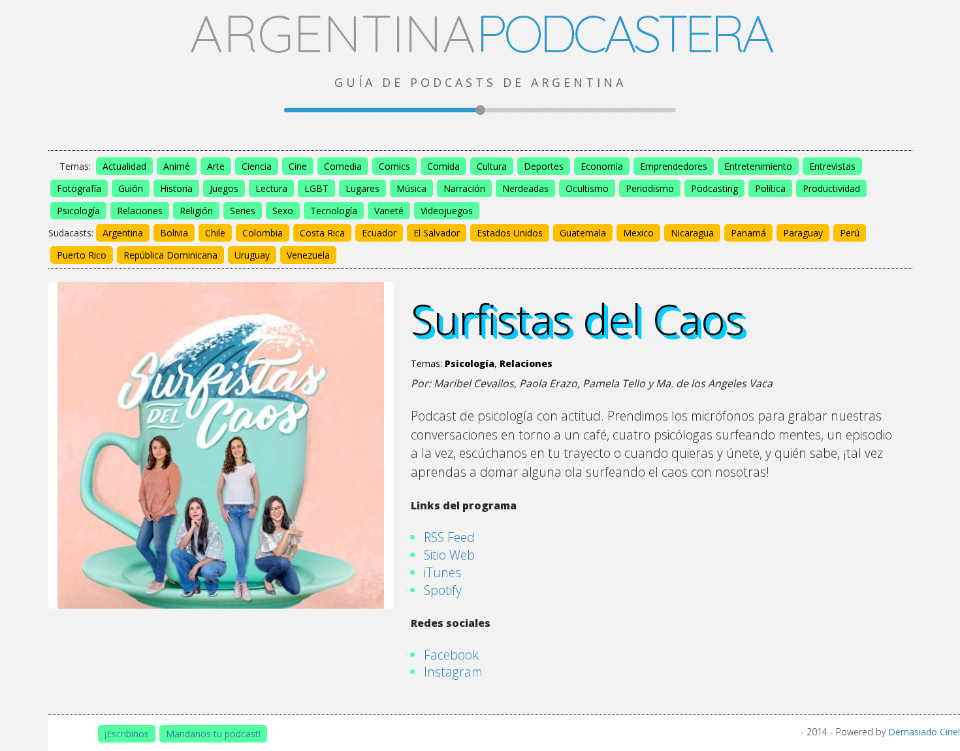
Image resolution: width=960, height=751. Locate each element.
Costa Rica (322, 233)
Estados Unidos (510, 233)
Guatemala (583, 233)
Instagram (453, 671)
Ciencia (257, 166)
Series (242, 210)
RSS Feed (449, 537)
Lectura (271, 188)
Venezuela (308, 255)
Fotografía (79, 188)
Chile (215, 233)
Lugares (362, 188)
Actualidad (124, 166)
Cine (298, 166)
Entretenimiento (758, 166)
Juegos (224, 188)
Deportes (544, 166)
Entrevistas (832, 166)
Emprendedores (673, 166)
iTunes (442, 572)
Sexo (282, 210)
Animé (176, 166)
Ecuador (379, 233)
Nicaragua (692, 233)
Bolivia (174, 233)
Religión (196, 210)
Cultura (492, 166)
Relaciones (140, 210)
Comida (443, 166)
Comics (394, 166)
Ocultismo (587, 188)
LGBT (316, 188)
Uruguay (252, 255)
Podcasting (714, 188)
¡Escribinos (126, 733)
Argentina (123, 233)
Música (411, 188)
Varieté (389, 210)
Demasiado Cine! (924, 732)
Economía (602, 166)
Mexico (638, 233)
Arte (216, 166)
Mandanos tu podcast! (213, 733)
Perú (849, 233)
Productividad (831, 188)
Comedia (343, 166)
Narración (464, 188)
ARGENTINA (480, 32)
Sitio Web (449, 555)
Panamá (748, 233)
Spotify (443, 590)
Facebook (451, 654)
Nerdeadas (525, 188)
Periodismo (650, 188)
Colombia (262, 233)
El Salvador (436, 233)
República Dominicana (170, 255)
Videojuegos (447, 210)
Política (770, 188)
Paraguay (803, 233)
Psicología (78, 210)
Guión (130, 188)
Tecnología (333, 210)
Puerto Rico (81, 255)
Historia (176, 188)
